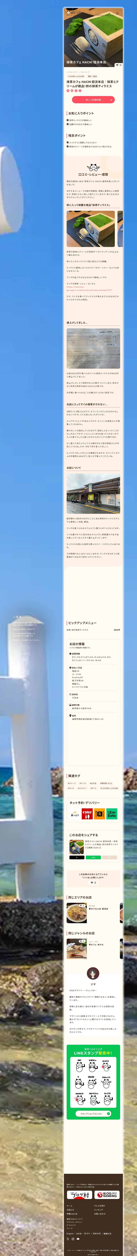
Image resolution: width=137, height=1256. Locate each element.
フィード (70, 1228)
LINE (93, 857)
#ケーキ (83, 783)
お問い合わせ (100, 1214)
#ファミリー (82, 788)
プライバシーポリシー (75, 1222)
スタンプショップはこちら (91, 1114)
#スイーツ (72, 783)
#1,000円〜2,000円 (109, 788)
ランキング (98, 1210)
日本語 (78, 1234)
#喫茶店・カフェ (106, 783)
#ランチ (71, 788)
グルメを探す (99, 1206)
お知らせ (70, 1210)
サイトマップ (71, 1225)
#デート (94, 788)
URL (110, 857)
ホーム (69, 1206)
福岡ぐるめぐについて (75, 1219)
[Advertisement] (93, 308)
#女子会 (93, 783)
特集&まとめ (72, 1214)
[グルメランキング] (107, 1192)
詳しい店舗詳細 (93, 99)
